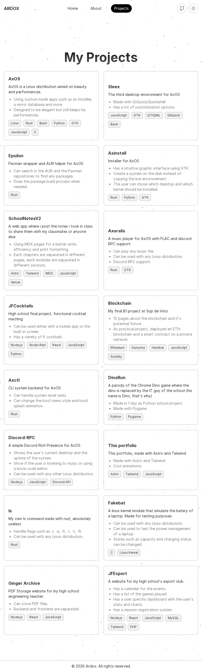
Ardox (11, 8)
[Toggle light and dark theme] (193, 8)
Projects (121, 8)
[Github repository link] (181, 8)
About (96, 8)
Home (73, 8)
